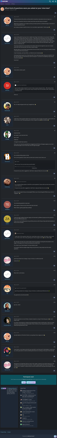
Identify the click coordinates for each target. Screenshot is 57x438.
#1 (54, 16)
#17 (54, 316)
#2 (54, 34)
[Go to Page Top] (55, 436)
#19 (54, 347)
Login (23, 382)
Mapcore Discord (26, 424)
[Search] (50, 1)
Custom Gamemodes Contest (28, 411)
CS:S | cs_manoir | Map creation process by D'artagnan (29, 408)
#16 (54, 302)
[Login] (53, 1)
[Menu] (55, 1)
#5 (54, 102)
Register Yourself (31, 382)
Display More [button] (34, 168)
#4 (54, 81)
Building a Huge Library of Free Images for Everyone (28, 391)
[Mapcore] (4, 1)
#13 (54, 256)
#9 (54, 178)
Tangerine (24, 418)
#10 (54, 200)
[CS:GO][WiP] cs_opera (27, 399)
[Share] (55, 13)
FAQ (23, 414)
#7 (54, 130)
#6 (54, 116)
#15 (54, 284)
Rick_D (7, 9)
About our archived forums (28, 421)
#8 (54, 152)
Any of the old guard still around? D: (29, 403)
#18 (54, 332)
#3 (54, 67)
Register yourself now (27, 379)
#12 (54, 229)
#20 (54, 361)
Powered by (28, 436)
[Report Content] (54, 30)
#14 (54, 270)
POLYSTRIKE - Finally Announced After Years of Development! (29, 395)
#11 (54, 215)
